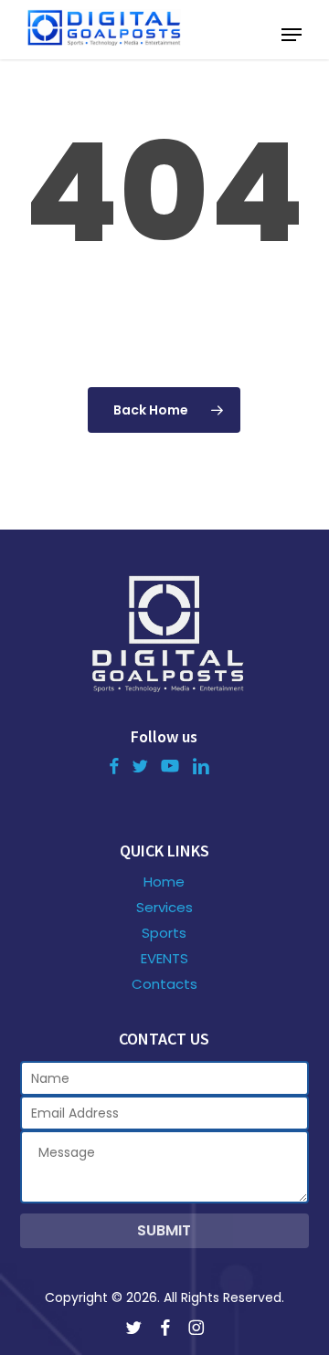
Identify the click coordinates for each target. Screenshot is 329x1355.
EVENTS (164, 959)
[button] (291, 35)
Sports (164, 933)
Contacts (164, 984)
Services (164, 907)
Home (164, 882)
